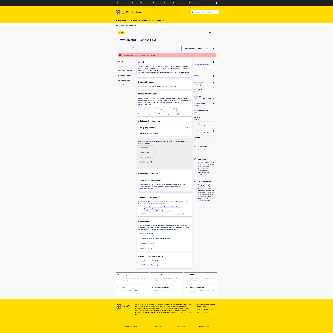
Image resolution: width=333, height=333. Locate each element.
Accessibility (181, 326)
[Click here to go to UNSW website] (122, 13)
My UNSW (136, 3)
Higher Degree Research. (146, 188)
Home (117, 25)
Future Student (158, 3)
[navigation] (146, 147)
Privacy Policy (158, 326)
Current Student (146, 3)
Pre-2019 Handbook (124, 3)
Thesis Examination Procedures (152, 209)
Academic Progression (157, 186)
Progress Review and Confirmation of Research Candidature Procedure (163, 207)
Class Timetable (195, 3)
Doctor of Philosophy (146, 66)
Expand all (186, 127)
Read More (188, 75)
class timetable (144, 104)
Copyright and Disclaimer (131, 326)
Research (168, 3)
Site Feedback (205, 326)
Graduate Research (179, 214)
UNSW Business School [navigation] (203, 64)
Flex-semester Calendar (180, 3)
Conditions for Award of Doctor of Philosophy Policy (158, 211)
